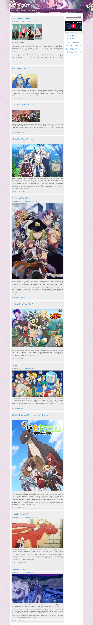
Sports (22, 358)
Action (15, 62)
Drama (22, 62)
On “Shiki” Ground (77, 52)
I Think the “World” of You (23, 139)
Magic (23, 620)
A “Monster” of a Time (21, 198)
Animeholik (68, 45)
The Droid (35, 21)
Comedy (18, 62)
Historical (22, 132)
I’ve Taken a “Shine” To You (23, 105)
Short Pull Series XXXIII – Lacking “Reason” (30, 415)
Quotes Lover (69, 52)
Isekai (23, 98)
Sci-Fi (19, 297)
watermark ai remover (70, 42)
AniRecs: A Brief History (20, 10)
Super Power (23, 297)
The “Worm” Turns (20, 69)
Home (12, 10)
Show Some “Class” (20, 569)
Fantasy (20, 191)
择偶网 (67, 49)
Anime (23, 21)
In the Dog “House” (20, 514)
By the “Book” (18, 365)
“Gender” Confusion (76, 54)
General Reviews (28, 21)
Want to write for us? (32, 10)
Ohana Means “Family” (21, 18)
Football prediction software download (74, 39)
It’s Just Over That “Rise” (22, 304)
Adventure (16, 98)
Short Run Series (35, 418)
